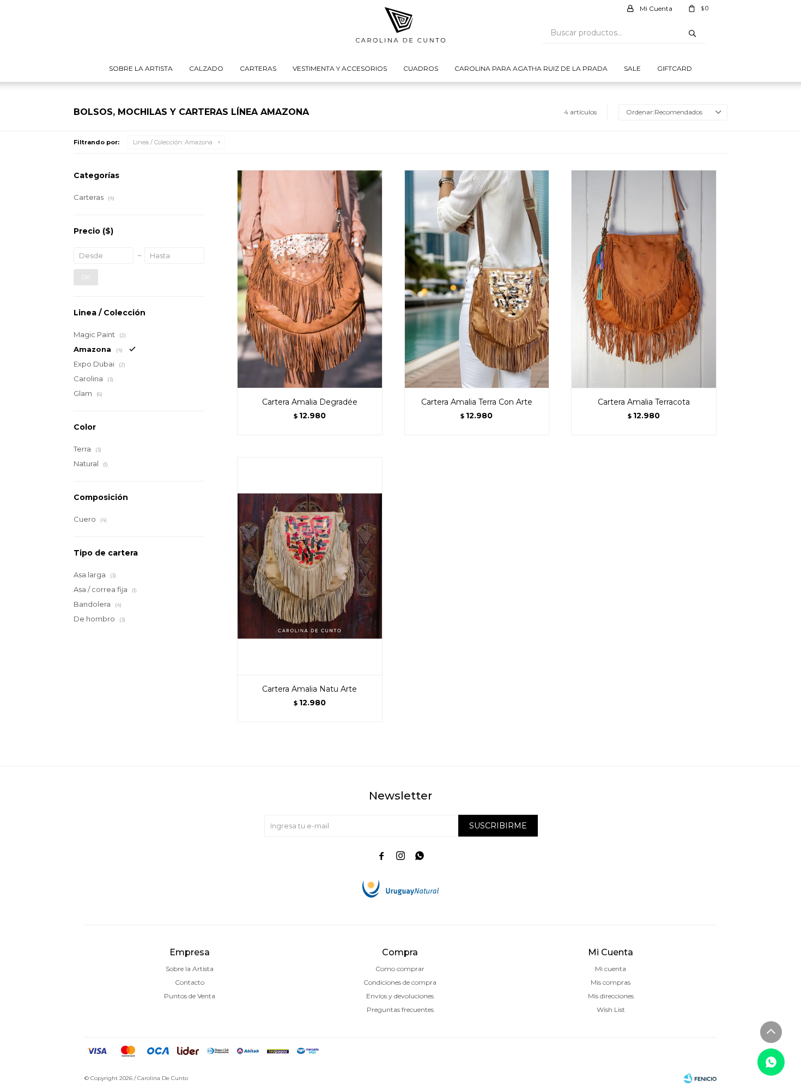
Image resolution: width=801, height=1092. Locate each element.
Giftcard (674, 68)
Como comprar (399, 969)
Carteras (258, 68)
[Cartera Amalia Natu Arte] (310, 566)
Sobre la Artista (141, 68)
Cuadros (420, 68)
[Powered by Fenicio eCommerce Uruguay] (700, 1078)
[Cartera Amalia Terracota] (644, 279)
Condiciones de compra (399, 982)
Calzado (206, 68)
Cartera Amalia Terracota (644, 402)
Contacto (189, 982)
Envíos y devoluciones (400, 996)
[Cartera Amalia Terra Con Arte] (477, 279)
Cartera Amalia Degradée (309, 402)
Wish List (611, 1009)
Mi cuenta (610, 969)
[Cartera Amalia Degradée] (310, 279)
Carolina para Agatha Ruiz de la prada (531, 68)
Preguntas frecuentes (400, 1009)
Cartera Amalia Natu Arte (309, 689)
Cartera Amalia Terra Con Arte (476, 402)
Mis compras (610, 982)
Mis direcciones (611, 996)
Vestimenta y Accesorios (340, 68)
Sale (632, 68)
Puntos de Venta (189, 996)
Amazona (173, 142)
